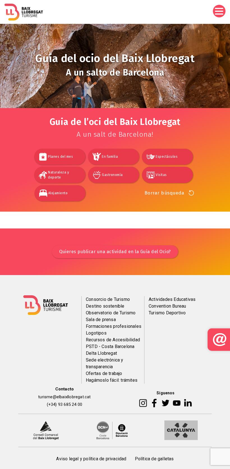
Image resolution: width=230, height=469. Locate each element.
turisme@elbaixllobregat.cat (64, 396)
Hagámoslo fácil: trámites (111, 380)
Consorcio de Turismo (108, 299)
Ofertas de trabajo (104, 373)
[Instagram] (143, 403)
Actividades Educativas (172, 299)
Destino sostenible (105, 306)
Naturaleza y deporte (58, 174)
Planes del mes (60, 157)
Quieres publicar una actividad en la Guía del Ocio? (115, 251)
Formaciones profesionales (113, 326)
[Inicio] (23, 12)
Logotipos (96, 333)
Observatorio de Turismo (111, 312)
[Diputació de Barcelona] (112, 430)
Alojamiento (58, 193)
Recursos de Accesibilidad (113, 339)
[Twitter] (165, 403)
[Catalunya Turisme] (181, 430)
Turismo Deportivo (167, 312)
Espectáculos (167, 157)
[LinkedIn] (188, 403)
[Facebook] (154, 403)
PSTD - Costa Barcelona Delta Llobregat (110, 350)
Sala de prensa (101, 319)
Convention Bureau (167, 306)
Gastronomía (112, 175)
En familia (110, 157)
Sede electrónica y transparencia (104, 363)
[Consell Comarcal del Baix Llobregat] (45, 430)
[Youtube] (177, 403)
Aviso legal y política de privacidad (91, 458)
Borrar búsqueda (164, 193)
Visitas (161, 175)
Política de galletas (154, 458)
